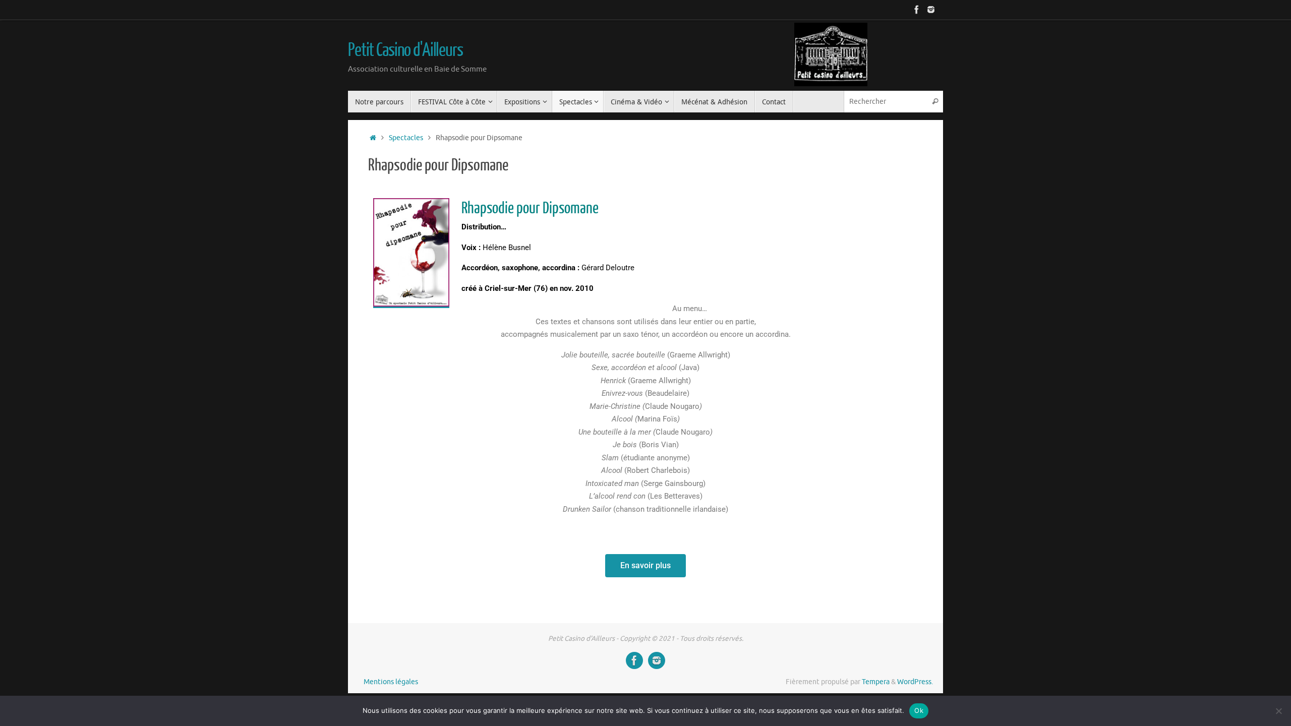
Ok (918, 710)
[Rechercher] (935, 101)
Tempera (876, 682)
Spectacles (406, 138)
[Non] (1278, 711)
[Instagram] (931, 10)
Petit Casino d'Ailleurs (405, 50)
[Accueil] (373, 138)
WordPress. (915, 682)
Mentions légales (391, 682)
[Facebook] (917, 10)
